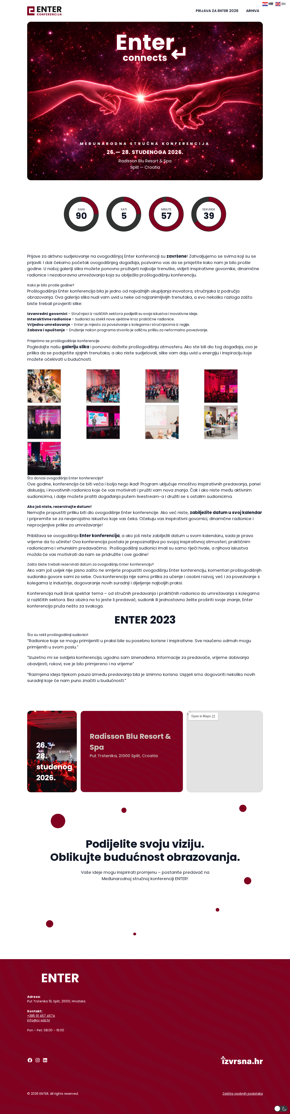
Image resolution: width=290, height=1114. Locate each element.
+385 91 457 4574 (41, 1015)
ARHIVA (252, 10)
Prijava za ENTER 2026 (217, 10)
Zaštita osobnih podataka (242, 1093)
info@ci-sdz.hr (38, 1020)
